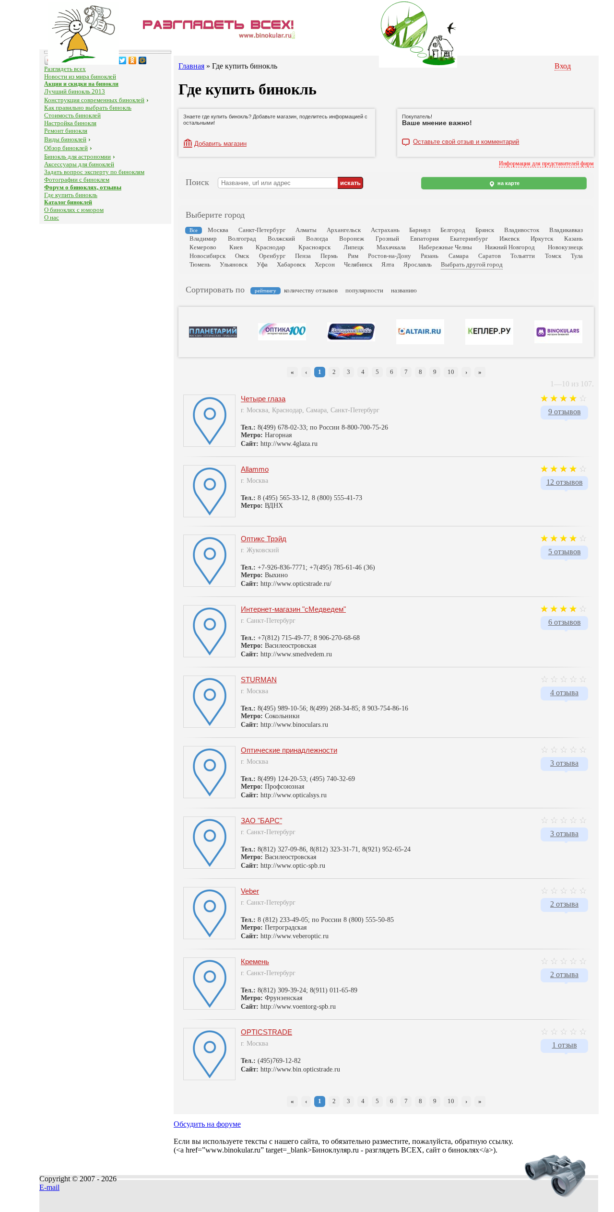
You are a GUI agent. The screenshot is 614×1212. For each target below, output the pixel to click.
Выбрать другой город (472, 264)
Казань (573, 238)
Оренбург (272, 255)
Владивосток (521, 229)
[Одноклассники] (133, 60)
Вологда (317, 238)
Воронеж (351, 238)
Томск (553, 255)
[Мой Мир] (143, 60)
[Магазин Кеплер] (489, 342)
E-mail (49, 1187)
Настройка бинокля (70, 123)
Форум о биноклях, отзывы (82, 187)
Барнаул (419, 229)
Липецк (353, 247)
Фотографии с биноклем (76, 179)
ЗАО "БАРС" (261, 820)
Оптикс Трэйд (263, 539)
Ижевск (509, 238)
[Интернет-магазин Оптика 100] (282, 338)
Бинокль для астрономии (77, 156)
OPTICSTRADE (266, 1032)
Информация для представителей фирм (546, 163)
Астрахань (385, 229)
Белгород (452, 229)
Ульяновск (234, 264)
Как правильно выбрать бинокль (87, 107)
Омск (242, 255)
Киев (236, 247)
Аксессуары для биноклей (79, 164)
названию (404, 290)
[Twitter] (123, 60)
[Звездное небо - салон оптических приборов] (351, 339)
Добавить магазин (220, 143)
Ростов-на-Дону (389, 255)
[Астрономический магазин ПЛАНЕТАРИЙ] (213, 335)
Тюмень (200, 264)
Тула (577, 255)
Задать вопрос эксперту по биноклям (94, 171)
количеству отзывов (311, 290)
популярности (364, 290)
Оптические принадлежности (289, 750)
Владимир (203, 238)
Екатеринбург (469, 238)
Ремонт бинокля (65, 130)
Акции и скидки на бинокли (81, 84)
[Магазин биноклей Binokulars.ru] (558, 341)
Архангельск (344, 229)
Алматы (306, 229)
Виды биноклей (65, 139)
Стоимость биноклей (72, 115)
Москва (218, 229)
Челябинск (358, 264)
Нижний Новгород (510, 247)
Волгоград (242, 238)
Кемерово (202, 247)
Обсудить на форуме (207, 1124)
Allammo (255, 469)
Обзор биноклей (66, 148)
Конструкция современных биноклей (94, 100)
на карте (508, 183)
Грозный (387, 238)
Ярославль (417, 264)
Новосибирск (207, 255)
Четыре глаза (263, 399)
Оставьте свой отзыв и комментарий (466, 142)
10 (451, 371)
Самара (459, 255)
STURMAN (259, 680)
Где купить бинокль (70, 194)
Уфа (262, 264)
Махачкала (391, 247)
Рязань (429, 255)
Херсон (325, 264)
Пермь (329, 255)
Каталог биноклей (68, 202)
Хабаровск (291, 264)
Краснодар (270, 247)
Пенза (303, 255)
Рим (353, 255)
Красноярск (314, 247)
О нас (51, 217)
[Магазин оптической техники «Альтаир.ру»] (420, 342)
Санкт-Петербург (261, 229)
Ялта (387, 264)
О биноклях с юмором (74, 209)
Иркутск (542, 238)
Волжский (281, 238)
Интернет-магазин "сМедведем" (293, 609)
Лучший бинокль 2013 (74, 91)
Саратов (489, 255)
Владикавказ (566, 229)
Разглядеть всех (65, 68)
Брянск (484, 229)
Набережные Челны (445, 247)
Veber (250, 891)
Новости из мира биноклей (80, 76)
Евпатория (424, 238)
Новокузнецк (565, 247)
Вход (563, 66)
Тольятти (522, 255)
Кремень (255, 961)
